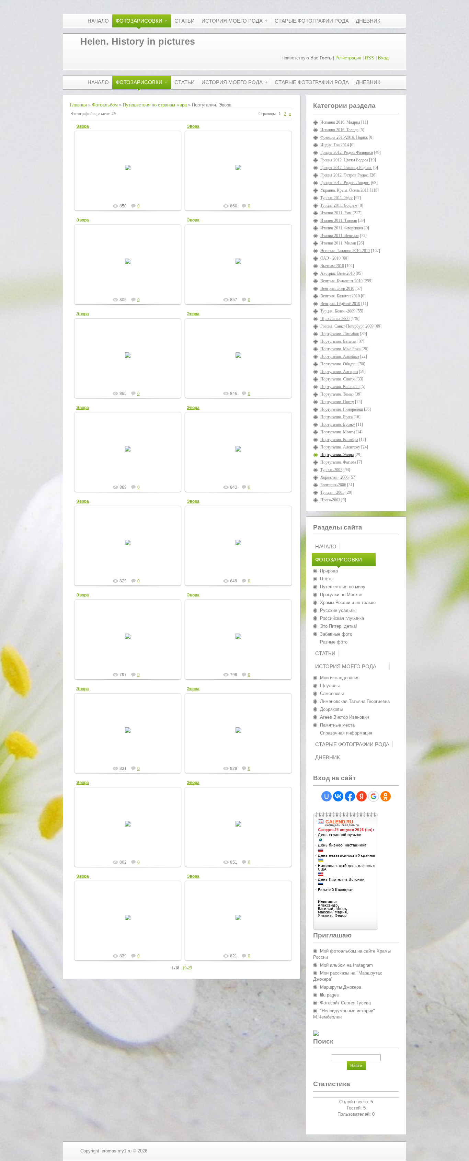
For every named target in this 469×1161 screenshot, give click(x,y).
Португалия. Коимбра (339, 439)
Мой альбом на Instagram (346, 965)
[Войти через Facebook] (350, 796)
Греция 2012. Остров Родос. (344, 175)
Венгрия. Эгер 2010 (337, 288)
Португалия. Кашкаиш (339, 386)
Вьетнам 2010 (332, 265)
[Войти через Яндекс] (361, 796)
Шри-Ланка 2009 (335, 318)
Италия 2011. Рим (336, 212)
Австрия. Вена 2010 (337, 273)
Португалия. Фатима (338, 462)
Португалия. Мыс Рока (340, 348)
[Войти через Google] (373, 796)
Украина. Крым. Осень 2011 (344, 190)
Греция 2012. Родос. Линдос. (345, 182)
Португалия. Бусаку (337, 424)
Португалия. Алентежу (340, 447)
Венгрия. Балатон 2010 (340, 296)
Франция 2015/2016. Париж (344, 137)
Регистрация (348, 57)
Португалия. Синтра (337, 379)
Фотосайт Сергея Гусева (345, 1002)
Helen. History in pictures (137, 41)
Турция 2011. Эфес (336, 197)
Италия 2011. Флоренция (341, 228)
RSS (369, 57)
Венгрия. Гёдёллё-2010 (340, 303)
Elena (130, 177)
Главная (78, 104)
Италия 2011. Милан (338, 243)
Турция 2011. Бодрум (338, 205)
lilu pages (329, 995)
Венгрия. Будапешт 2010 (341, 280)
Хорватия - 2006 (334, 477)
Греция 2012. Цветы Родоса (344, 160)
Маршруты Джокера (340, 987)
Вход (383, 57)
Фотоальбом (105, 104)
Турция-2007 (331, 469)
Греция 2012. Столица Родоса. (346, 167)
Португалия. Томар (337, 394)
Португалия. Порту (337, 401)
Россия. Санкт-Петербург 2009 (347, 326)
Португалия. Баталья (338, 341)
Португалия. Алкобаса (339, 356)
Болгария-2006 (333, 484)
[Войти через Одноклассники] (385, 796)
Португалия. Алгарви (339, 371)
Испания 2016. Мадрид (340, 122)
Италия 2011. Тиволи (338, 220)
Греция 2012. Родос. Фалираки (346, 152)
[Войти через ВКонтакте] (338, 796)
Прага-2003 (330, 500)
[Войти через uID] (326, 796)
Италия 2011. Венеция (339, 235)
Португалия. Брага (336, 416)
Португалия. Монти (337, 432)
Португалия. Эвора (337, 454)
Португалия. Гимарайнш (341, 409)
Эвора (82, 126)
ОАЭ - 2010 (330, 258)
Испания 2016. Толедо (339, 129)
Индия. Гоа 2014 (334, 145)
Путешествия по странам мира (155, 104)
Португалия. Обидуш (338, 364)
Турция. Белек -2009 (337, 311)
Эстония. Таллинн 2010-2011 (345, 250)
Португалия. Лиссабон (339, 333)
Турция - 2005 (332, 492)
